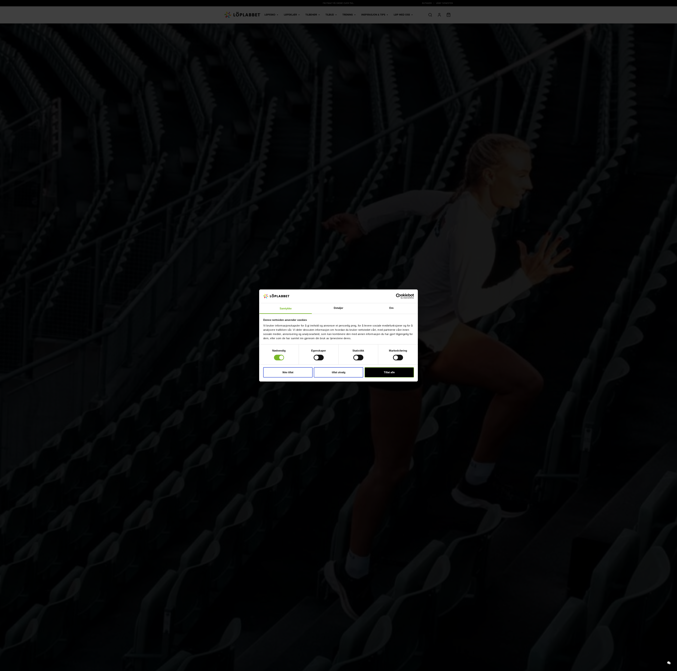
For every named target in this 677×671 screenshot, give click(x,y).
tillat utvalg (338, 372)
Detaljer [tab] (338, 307)
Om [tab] (391, 307)
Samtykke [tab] (286, 308)
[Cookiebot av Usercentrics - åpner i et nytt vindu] (398, 296)
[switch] (319, 357)
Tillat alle (389, 372)
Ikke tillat (287, 372)
